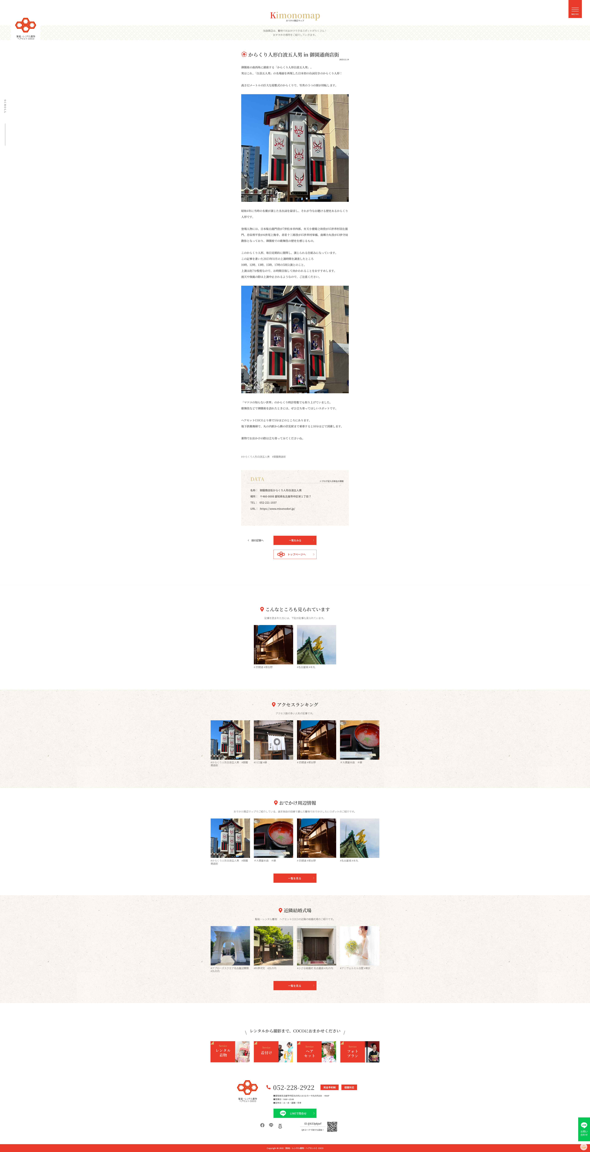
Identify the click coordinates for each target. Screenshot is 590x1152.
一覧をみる (295, 540)
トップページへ (296, 554)
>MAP (326, 1095)
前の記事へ (257, 540)
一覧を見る (294, 878)
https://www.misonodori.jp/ (277, 509)
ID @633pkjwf (312, 1123)
